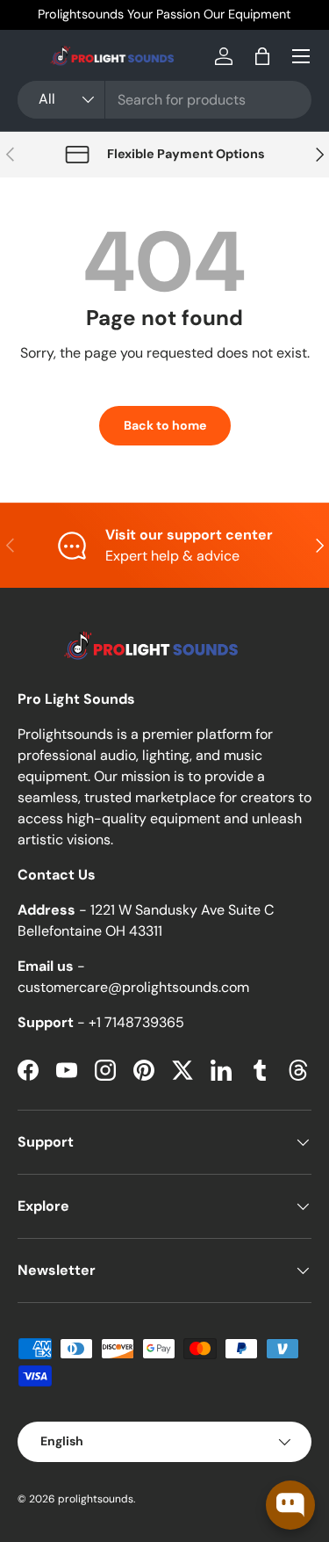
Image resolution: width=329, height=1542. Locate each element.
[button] (262, 56)
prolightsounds (95, 1499)
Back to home (165, 425)
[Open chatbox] (290, 1505)
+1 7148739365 (136, 1022)
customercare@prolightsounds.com (133, 987)
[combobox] (164, 100)
